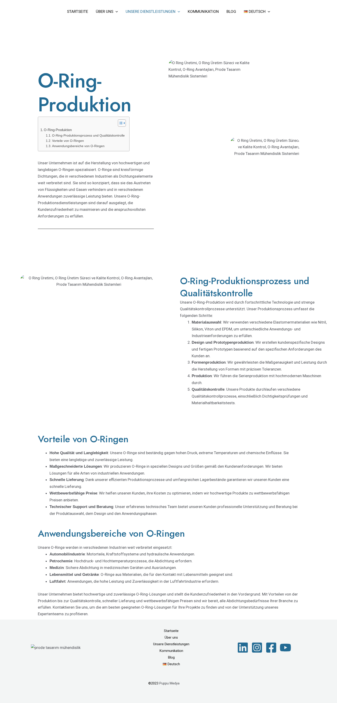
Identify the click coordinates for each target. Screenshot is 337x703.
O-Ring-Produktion (58, 130)
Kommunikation (203, 11)
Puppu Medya (169, 683)
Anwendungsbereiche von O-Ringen (78, 146)
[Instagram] (257, 647)
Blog (231, 11)
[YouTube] (285, 647)
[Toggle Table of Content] (119, 123)
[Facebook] (271, 647)
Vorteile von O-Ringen (68, 141)
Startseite (77, 11)
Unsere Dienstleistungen (150, 11)
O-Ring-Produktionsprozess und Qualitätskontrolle (88, 135)
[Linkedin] (243, 647)
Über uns (104, 11)
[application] (115, 11)
